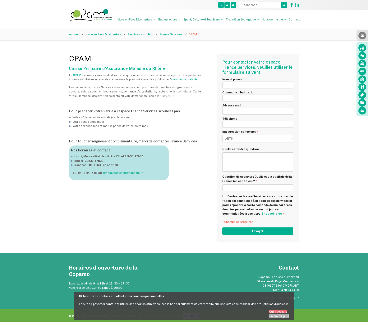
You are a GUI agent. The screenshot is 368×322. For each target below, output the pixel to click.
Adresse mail (231, 105)
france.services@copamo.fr (123, 173)
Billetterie (362, 95)
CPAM (77, 75)
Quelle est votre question (240, 149)
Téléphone (229, 118)
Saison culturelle (362, 56)
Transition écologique (241, 19)
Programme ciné (362, 63)
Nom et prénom (233, 79)
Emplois (362, 110)
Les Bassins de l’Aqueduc (362, 48)
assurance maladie (184, 79)
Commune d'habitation (238, 92)
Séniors (362, 87)
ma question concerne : (240, 131)
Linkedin (296, 5)
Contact (294, 19)
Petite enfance (362, 79)
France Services (362, 71)
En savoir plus (272, 213)
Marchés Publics (362, 103)
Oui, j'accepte (278, 311)
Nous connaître (272, 19)
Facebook (290, 5)
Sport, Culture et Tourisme (201, 19)
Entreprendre (167, 19)
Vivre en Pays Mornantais (134, 19)
